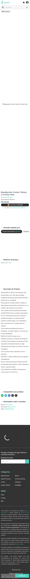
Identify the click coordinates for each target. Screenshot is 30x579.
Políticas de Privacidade (16, 573)
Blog (2, 501)
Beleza (17, 475)
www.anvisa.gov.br (20, 544)
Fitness (3, 482)
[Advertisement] (15, 218)
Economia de (16, 205)
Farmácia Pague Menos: (11, 231)
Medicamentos (5, 475)
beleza (27, 512)
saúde (22, 512)
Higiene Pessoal (5, 479)
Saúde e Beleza (5, 485)
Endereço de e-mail (7, 457)
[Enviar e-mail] (27, 461)
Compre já (22, 575)
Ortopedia (18, 482)
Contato (3, 498)
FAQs (2, 495)
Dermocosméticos (20, 479)
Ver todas (18, 485)
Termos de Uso (16, 569)
